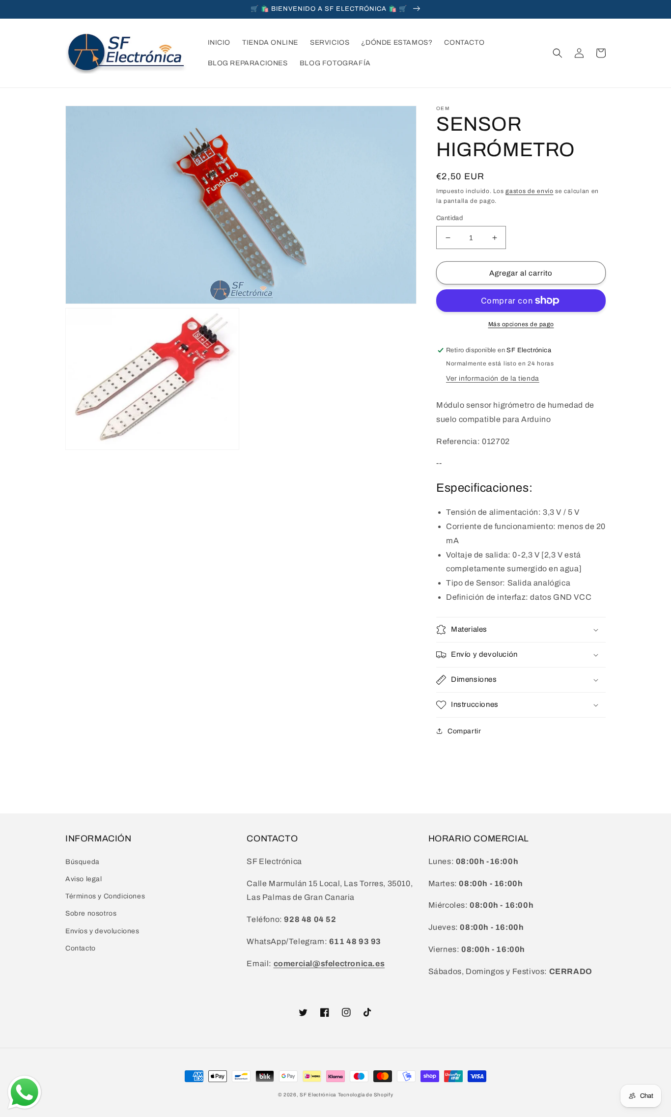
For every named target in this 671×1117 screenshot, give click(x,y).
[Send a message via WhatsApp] (24, 1092)
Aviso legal (83, 879)
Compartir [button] (464, 731)
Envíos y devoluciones (102, 931)
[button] (557, 53)
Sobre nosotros (90, 913)
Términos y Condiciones (105, 896)
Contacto (80, 948)
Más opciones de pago (521, 324)
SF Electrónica (318, 1094)
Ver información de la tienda (492, 378)
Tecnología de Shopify (365, 1094)
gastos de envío (529, 191)
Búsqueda (82, 862)
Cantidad (449, 218)
